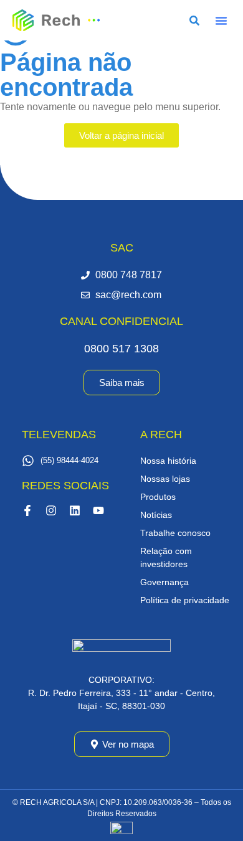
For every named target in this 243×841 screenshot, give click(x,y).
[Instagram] (51, 510)
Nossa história (168, 461)
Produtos (158, 497)
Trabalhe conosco (175, 533)
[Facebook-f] (27, 510)
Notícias (156, 515)
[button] (221, 20)
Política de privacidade (184, 600)
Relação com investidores (166, 557)
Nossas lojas (165, 479)
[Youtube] (98, 510)
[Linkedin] (74, 510)
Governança (164, 582)
